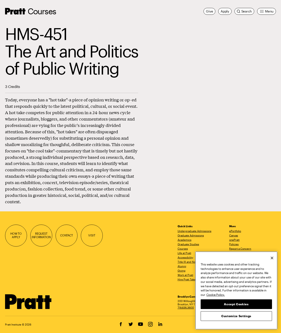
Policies (234, 244)
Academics (184, 239)
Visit (91, 235)
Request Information (41, 235)
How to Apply (16, 235)
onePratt (234, 239)
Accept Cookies (236, 304)
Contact (66, 235)
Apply (225, 11)
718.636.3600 (186, 307)
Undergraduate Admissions (194, 230)
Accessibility (185, 257)
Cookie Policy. (215, 294)
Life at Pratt (184, 252)
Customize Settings (236, 316)
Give (209, 11)
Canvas (233, 235)
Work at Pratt (185, 274)
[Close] (272, 258)
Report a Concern (240, 248)
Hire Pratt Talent (187, 279)
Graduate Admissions (191, 235)
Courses (42, 11)
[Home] (28, 301)
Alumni (182, 266)
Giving (182, 270)
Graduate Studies (188, 244)
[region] (236, 290)
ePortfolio (235, 230)
